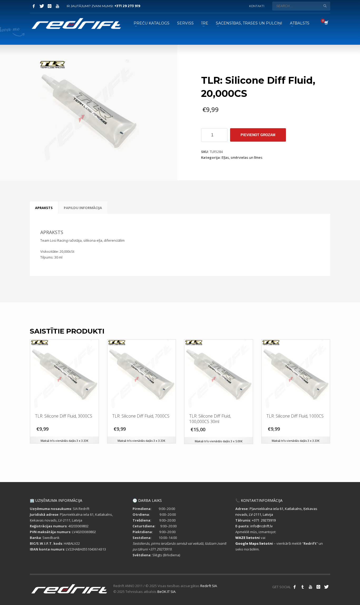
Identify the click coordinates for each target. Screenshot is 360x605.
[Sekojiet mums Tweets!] (326, 587)
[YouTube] (57, 6)
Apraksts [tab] (44, 207)
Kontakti (256, 6)
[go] (325, 6)
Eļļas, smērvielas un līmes (242, 157)
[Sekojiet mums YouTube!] (310, 587)
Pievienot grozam (258, 135)
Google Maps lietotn (253, 543)
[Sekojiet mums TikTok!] (303, 587)
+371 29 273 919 (127, 6)
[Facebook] (34, 6)
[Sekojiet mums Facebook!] (295, 587)
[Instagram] (49, 6)
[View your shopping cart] (326, 23)
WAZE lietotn (247, 537)
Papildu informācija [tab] (83, 207)
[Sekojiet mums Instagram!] (318, 587)
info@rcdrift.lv (261, 526)
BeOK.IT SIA (166, 591)
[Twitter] (42, 6)
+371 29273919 (264, 520)
